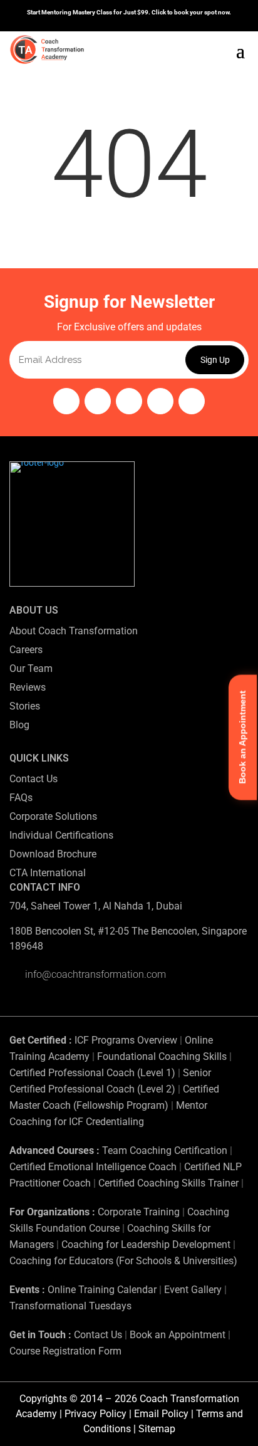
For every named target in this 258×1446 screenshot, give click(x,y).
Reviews (27, 687)
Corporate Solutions (53, 816)
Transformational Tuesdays (70, 1306)
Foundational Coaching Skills (162, 1056)
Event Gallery (193, 1290)
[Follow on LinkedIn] (160, 401)
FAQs (21, 798)
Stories (24, 706)
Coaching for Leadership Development (145, 1244)
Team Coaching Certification (164, 1150)
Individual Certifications (61, 835)
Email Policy (161, 1414)
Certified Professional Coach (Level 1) (92, 1073)
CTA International (47, 873)
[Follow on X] (191, 401)
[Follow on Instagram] (66, 401)
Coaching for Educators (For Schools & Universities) (123, 1261)
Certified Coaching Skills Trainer (168, 1183)
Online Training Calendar (102, 1290)
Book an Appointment (177, 1335)
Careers (26, 650)
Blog (19, 725)
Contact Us (33, 779)
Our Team (31, 668)
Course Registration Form (65, 1351)
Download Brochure (52, 854)
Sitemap (156, 1429)
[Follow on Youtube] (129, 401)
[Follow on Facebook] (98, 401)
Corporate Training (139, 1212)
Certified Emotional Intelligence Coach (93, 1167)
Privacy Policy (95, 1414)
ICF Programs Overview (126, 1040)
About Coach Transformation (73, 631)
